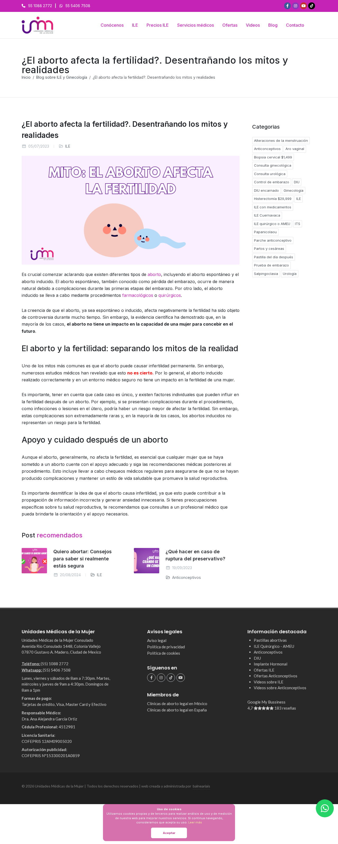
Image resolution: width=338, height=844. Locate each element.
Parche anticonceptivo (273, 240)
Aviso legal (156, 640)
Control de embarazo (271, 182)
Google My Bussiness (271, 705)
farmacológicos (137, 295)
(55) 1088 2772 (54, 663)
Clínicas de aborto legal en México (177, 703)
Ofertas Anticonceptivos (275, 675)
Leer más (195, 822)
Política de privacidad (166, 646)
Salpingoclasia (266, 273)
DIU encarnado (266, 190)
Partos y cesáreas (269, 248)
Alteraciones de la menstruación (281, 140)
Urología (290, 273)
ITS (297, 224)
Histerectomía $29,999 (273, 198)
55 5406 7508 (77, 5)
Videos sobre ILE (268, 681)
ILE (67, 146)
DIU (296, 182)
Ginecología (293, 190)
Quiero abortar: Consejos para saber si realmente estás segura (82, 559)
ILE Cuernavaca (267, 215)
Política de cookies (163, 653)
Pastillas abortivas (270, 640)
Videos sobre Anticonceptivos (280, 687)
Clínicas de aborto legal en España (177, 709)
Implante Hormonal (270, 664)
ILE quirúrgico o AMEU (272, 224)
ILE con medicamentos (272, 207)
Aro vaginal (294, 149)
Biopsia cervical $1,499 (273, 157)
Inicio (26, 77)
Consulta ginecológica (272, 165)
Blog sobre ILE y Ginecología (61, 77)
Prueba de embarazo (271, 265)
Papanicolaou (265, 232)
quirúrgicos (169, 295)
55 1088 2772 (40, 5)
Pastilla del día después (273, 257)
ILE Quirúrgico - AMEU (274, 646)
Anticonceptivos (186, 577)
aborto (154, 274)
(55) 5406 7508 (57, 670)
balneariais (201, 786)
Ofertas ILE (264, 670)
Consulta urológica (269, 174)
